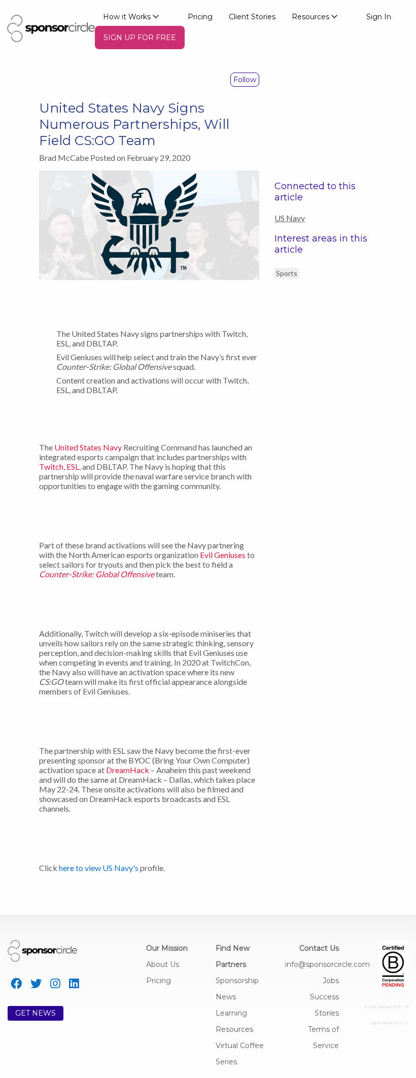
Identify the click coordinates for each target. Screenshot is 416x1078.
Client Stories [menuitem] (252, 16)
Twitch (51, 466)
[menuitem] (137, 16)
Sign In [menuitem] (378, 16)
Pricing (158, 980)
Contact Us (319, 948)
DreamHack (127, 770)
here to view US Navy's (98, 868)
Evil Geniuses (223, 555)
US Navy (289, 218)
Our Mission (167, 948)
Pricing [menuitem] (200, 16)
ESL (72, 466)
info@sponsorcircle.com (327, 964)
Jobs (331, 980)
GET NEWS (35, 1013)
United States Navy (88, 447)
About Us (162, 964)
